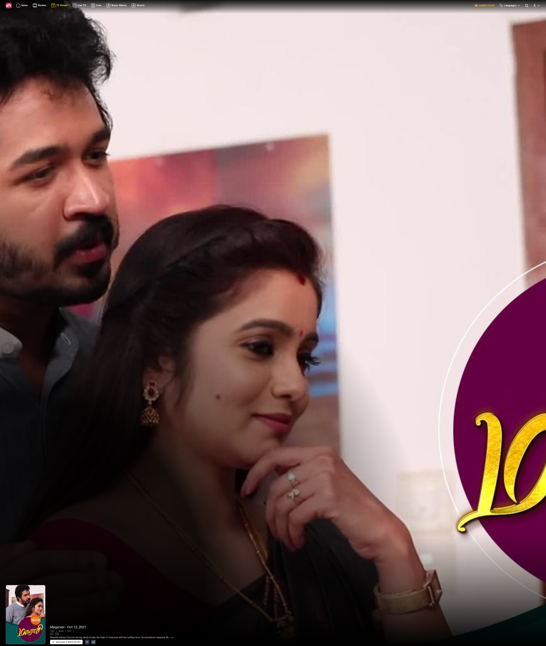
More (172, 638)
